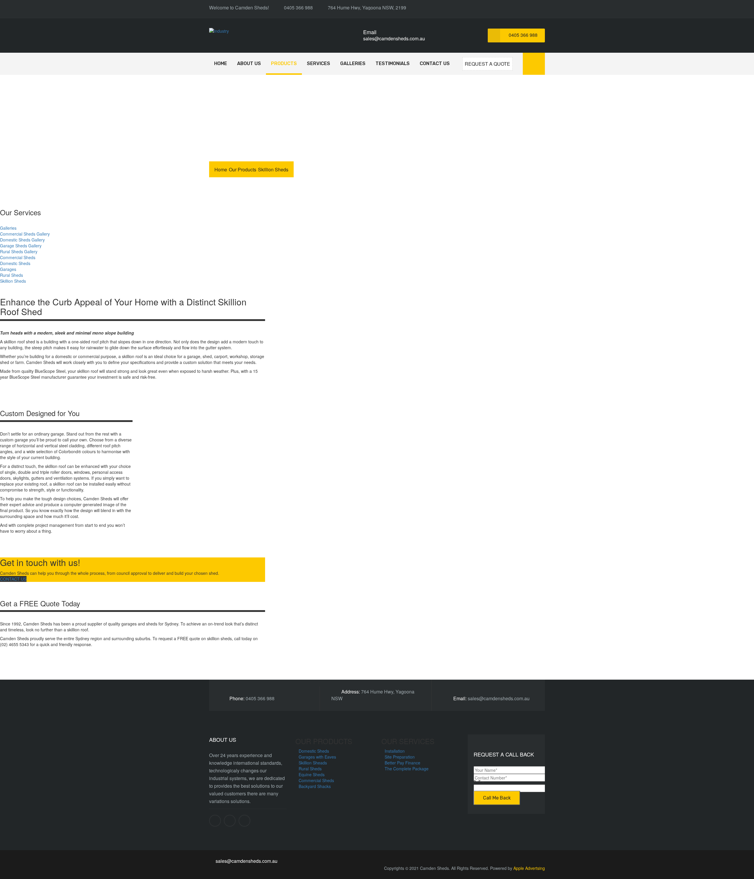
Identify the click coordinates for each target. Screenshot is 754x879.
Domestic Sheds (15, 263)
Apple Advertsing (529, 868)
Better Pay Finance (402, 763)
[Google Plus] (244, 821)
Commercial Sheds (17, 257)
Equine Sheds (312, 774)
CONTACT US (13, 579)
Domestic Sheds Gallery (22, 240)
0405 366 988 (522, 35)
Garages (8, 269)
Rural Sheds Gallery (18, 251)
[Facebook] (215, 821)
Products (284, 63)
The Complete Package (407, 769)
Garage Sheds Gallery (21, 246)
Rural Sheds (11, 275)
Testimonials (393, 63)
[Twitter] (230, 821)
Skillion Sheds (13, 281)
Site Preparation (400, 757)
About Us (249, 63)
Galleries (353, 63)
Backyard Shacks (315, 786)
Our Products (242, 169)
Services (318, 63)
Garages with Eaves (317, 757)
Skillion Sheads (313, 763)
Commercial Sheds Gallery (25, 234)
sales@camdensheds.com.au (394, 38)
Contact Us (435, 63)
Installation (395, 751)
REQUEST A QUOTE (487, 63)
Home (220, 63)
